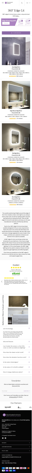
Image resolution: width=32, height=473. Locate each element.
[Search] (20, 3)
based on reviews (15, 266)
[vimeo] (5, 438)
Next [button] (29, 278)
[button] (2, 3)
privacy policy (12, 396)
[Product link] (15, 50)
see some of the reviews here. (15, 268)
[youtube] (3, 438)
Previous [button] (1, 278)
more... (17, 16)
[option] (16, 279)
